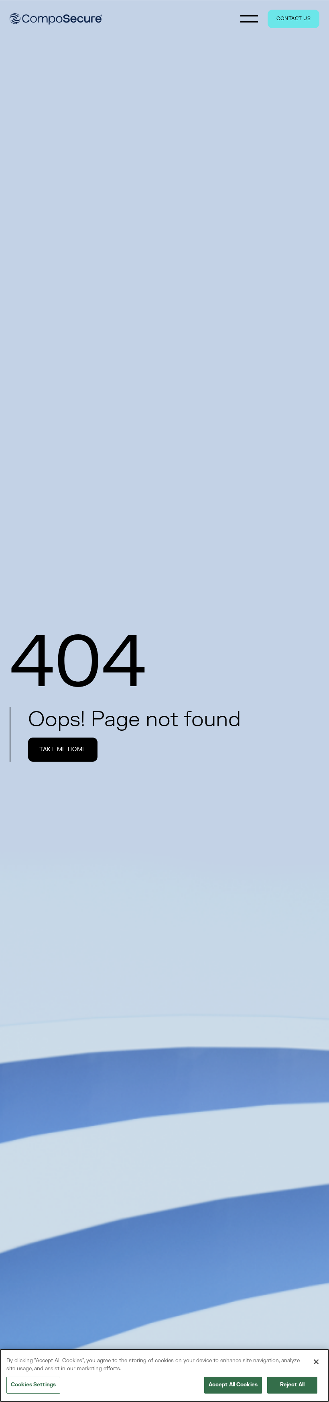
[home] (56, 19)
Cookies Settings (33, 1385)
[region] (164, 1375)
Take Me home (62, 749)
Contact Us (293, 18)
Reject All (292, 1385)
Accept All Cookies (233, 1385)
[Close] (316, 1362)
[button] (249, 18)
